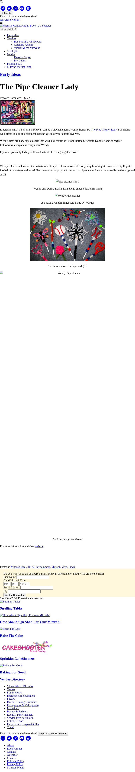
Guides (11, 54)
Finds (72, 566)
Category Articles (23, 44)
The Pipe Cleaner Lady (104, 129)
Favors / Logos (22, 57)
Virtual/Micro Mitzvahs (27, 47)
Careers (11, 758)
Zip (5, 591)
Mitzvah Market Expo (19, 66)
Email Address (12, 587)
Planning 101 (14, 63)
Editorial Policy (15, 761)
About (10, 745)
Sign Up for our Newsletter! (53, 733)
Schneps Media (15, 767)
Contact (11, 751)
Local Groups (14, 748)
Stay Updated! (8, 29)
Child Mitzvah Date (14, 580)
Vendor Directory (12, 679)
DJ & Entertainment (39, 566)
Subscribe (6, 13)
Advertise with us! (10, 19)
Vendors (11, 38)
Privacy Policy (15, 764)
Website (39, 546)
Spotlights (12, 51)
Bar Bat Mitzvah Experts (28, 41)
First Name (10, 576)
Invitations (20, 60)
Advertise (12, 754)
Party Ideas (13, 35)
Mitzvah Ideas (19, 566)
